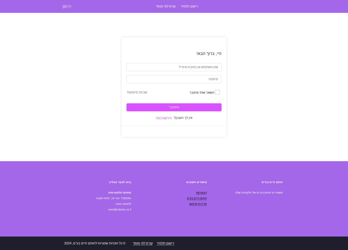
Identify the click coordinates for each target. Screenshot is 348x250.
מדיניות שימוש (198, 203)
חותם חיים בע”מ (197, 198)
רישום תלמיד (189, 6)
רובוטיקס (201, 192)
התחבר (174, 107)
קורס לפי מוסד (166, 6)
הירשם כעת (164, 118)
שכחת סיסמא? (137, 92)
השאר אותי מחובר (202, 92)
